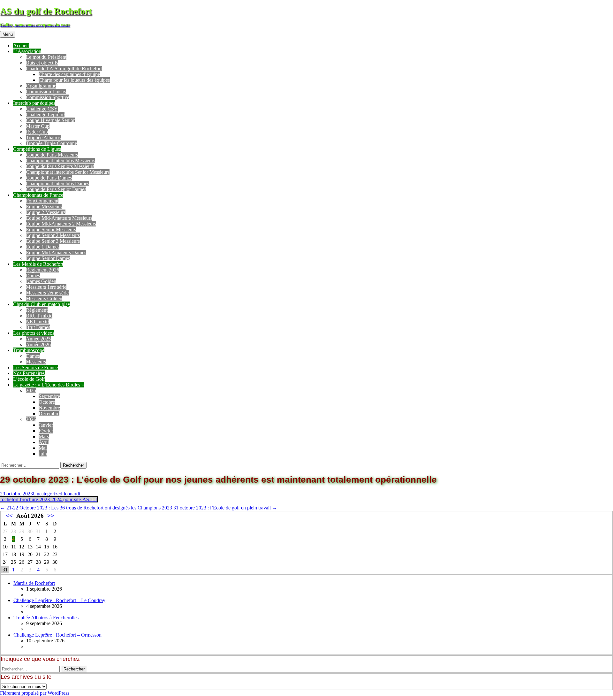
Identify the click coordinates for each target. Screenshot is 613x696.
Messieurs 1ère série (46, 287)
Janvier (46, 425)
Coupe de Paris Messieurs (52, 154)
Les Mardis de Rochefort (38, 264)
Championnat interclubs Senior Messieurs (68, 172)
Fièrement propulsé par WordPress (34, 693)
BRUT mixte (39, 315)
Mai (43, 448)
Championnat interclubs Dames (57, 183)
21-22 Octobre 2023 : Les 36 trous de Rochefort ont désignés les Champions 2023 (86, 507)
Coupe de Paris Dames (49, 177)
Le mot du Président (46, 57)
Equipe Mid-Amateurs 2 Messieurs (61, 223)
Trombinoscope (28, 350)
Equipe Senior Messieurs (51, 229)
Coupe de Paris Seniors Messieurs (60, 166)
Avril (44, 442)
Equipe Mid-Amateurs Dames (56, 252)
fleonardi (71, 493)
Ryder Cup (37, 131)
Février (46, 430)
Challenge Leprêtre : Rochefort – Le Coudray (59, 600)
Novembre (49, 407)
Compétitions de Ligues (37, 149)
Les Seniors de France (35, 367)
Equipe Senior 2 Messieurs (53, 235)
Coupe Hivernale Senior (50, 120)
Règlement (37, 310)
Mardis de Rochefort (34, 583)
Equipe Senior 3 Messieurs (53, 241)
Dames (33, 275)
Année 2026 (38, 344)
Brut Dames (38, 327)
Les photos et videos (33, 333)
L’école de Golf (29, 379)
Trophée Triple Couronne (51, 143)
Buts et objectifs (42, 62)
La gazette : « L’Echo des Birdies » (48, 384)
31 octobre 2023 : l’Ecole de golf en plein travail (225, 507)
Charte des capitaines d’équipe (69, 74)
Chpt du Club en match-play (41, 304)
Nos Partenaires (29, 373)
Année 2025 (38, 338)
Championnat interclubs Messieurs (60, 160)
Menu (8, 34)
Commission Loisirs (46, 91)
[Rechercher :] (30, 465)
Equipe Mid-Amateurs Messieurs (59, 218)
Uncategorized (47, 493)
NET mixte (37, 321)
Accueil (21, 45)
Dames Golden (41, 281)
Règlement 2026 (42, 269)
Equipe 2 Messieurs (45, 212)
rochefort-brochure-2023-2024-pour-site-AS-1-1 (48, 499)
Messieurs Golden (44, 298)
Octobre (47, 402)
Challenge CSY (42, 108)
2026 (31, 419)
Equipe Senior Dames (48, 258)
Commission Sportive (47, 97)
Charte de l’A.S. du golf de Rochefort (64, 68)
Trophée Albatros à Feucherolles (46, 617)
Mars (44, 436)
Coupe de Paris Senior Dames (56, 189)
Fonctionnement (42, 200)
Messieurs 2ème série (47, 292)
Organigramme (41, 85)
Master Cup (37, 126)
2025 (31, 390)
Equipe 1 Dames (42, 246)
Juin (43, 453)
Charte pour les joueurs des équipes (74, 80)
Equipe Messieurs (44, 206)
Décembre (49, 413)
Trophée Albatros (43, 137)
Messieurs (36, 361)
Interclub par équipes (34, 103)
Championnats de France (38, 195)
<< (9, 515)
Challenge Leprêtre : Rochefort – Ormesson (57, 635)
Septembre (49, 396)
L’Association (27, 51)
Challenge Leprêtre (45, 114)
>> (50, 515)
